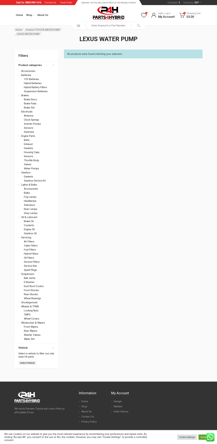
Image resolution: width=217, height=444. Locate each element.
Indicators (29, 205)
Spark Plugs (30, 269)
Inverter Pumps (32, 123)
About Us (42, 15)
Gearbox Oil (30, 233)
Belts (26, 140)
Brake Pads (30, 103)
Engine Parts (28, 136)
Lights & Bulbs (29, 184)
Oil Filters (29, 257)
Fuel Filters (30, 249)
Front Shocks (31, 290)
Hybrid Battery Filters (35, 87)
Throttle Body (31, 160)
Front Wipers (31, 326)
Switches (29, 131)
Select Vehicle (27, 363)
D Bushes (29, 282)
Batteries (26, 75)
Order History (121, 411)
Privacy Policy (89, 421)
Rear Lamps (30, 209)
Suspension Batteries (36, 91)
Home (19, 15)
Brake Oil (29, 221)
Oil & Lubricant (29, 217)
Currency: (191, 2)
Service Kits (30, 265)
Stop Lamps (30, 213)
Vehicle (23, 347)
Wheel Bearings (32, 298)
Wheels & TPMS (30, 306)
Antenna (28, 115)
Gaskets (28, 148)
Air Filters (29, 241)
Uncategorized (29, 302)
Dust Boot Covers (34, 286)
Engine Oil (29, 229)
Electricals (27, 111)
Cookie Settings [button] (187, 437)
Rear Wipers (30, 330)
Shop (29, 15)
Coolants (29, 225)
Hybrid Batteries (33, 83)
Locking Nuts (31, 310)
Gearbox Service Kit (35, 180)
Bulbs (27, 192)
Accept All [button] (206, 437)
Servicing (26, 237)
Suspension (27, 274)
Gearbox (26, 172)
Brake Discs (30, 99)
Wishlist (118, 406)
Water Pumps (31, 168)
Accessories (28, 71)
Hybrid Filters (31, 253)
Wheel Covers (31, 318)
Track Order (66, 2)
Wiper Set (29, 338)
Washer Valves (32, 334)
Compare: (173, 2)
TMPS (27, 314)
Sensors (28, 127)
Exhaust (28, 144)
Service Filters (32, 261)
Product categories (30, 65)
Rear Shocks (31, 294)
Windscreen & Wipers (33, 322)
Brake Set (29, 107)
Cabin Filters (31, 245)
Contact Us (50, 2)
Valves (27, 164)
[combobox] (108, 25)
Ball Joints (29, 278)
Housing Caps (32, 152)
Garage (118, 401)
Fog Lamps (30, 196)
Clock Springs (31, 119)
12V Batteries (31, 79)
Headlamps (30, 200)
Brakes (25, 95)
